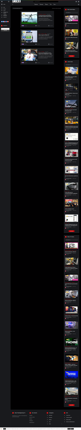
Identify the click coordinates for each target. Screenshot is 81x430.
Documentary (40, 14)
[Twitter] (3, 21)
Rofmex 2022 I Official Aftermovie (71, 37)
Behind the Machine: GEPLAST (70, 251)
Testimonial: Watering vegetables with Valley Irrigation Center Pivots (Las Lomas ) (45, 16)
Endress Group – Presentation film (71, 315)
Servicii (4, 10)
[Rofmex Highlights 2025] (71, 202)
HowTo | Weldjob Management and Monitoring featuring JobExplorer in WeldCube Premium (71, 143)
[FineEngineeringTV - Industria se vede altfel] (4, 1)
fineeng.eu (30, 415)
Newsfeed (50, 415)
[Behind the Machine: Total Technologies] (71, 325)
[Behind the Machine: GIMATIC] (71, 294)
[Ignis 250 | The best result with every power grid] (71, 103)
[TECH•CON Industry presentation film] (71, 18)
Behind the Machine (68, 250)
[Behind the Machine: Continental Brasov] (71, 391)
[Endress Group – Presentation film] (71, 309)
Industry (44, 14)
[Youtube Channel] (8, 21)
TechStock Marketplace (5, 15)
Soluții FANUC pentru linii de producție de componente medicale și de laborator (71, 51)
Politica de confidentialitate (70, 421)
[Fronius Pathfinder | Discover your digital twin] (71, 87)
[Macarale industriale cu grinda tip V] (71, 169)
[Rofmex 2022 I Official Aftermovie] (71, 32)
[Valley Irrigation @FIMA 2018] (29, 36)
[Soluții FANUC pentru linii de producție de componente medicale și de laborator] (71, 45)
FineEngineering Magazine (5, 12)
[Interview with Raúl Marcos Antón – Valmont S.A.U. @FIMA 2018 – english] (29, 55)
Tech (68, 75)
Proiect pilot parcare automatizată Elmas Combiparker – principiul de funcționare (71, 193)
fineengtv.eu (31, 420)
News (4, 7)
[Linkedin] (6, 21)
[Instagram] (5, 21)
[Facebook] (1, 21)
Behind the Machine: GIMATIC (70, 300)
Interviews (50, 417)
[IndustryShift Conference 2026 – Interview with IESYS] (71, 70)
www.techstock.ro (31, 422)
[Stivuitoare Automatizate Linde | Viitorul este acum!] (71, 153)
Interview (42, 51)
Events (39, 33)
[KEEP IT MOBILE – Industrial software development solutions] (71, 358)
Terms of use (68, 415)
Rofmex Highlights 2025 (69, 208)
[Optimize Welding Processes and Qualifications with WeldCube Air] (71, 218)
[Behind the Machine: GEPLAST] (71, 245)
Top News (71, 108)
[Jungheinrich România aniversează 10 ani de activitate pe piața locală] (71, 120)
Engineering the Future (68, 379)
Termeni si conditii (69, 417)
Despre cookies (68, 419)
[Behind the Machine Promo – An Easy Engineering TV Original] (71, 341)
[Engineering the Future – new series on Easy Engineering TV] (71, 374)
